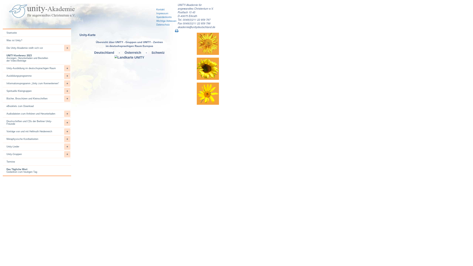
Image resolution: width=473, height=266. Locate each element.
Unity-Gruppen (14, 154)
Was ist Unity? (14, 40)
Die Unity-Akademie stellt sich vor (24, 48)
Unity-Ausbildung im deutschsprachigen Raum (31, 68)
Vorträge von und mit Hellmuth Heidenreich (29, 131)
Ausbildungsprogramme (19, 75)
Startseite (11, 32)
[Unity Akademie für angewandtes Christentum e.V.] (42, 11)
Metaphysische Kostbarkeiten (22, 139)
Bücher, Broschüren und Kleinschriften (26, 98)
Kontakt (160, 9)
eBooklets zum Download (20, 106)
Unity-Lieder (12, 146)
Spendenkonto (164, 17)
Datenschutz (163, 24)
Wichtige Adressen (166, 21)
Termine (10, 161)
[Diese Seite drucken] (176, 31)
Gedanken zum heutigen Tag (21, 170)
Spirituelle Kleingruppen (19, 91)
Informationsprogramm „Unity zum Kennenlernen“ (32, 83)
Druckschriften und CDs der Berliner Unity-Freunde (29, 122)
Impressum (162, 13)
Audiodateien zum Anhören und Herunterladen (30, 113)
